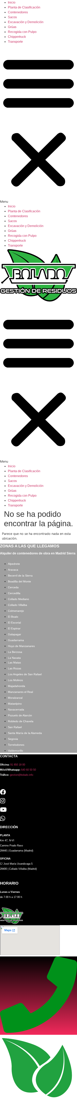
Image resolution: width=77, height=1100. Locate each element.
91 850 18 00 (17, 764)
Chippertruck (17, 36)
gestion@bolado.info (21, 774)
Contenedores (18, 12)
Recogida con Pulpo (22, 31)
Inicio (11, 2)
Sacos (12, 17)
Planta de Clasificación (24, 7)
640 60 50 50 (28, 769)
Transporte (15, 41)
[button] (38, 124)
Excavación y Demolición (25, 22)
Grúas (12, 27)
